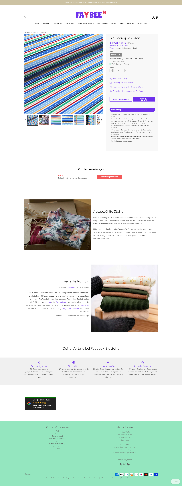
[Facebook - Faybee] (121, 464)
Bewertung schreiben (109, 177)
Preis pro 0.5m (115, 55)
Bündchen (71, 287)
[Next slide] (101, 120)
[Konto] (153, 17)
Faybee (53, 478)
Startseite (27, 32)
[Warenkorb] (157, 17)
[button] (32, 120)
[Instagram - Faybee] (124, 464)
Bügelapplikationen (71, 308)
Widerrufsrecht (77, 478)
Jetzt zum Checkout (144, 99)
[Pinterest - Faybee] (128, 464)
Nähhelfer (84, 305)
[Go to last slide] (25, 120)
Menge (112, 67)
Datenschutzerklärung (91, 478)
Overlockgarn (61, 302)
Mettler (48, 302)
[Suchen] (25, 17)
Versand (112, 48)
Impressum (115, 478)
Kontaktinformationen (128, 478)
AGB (101, 478)
